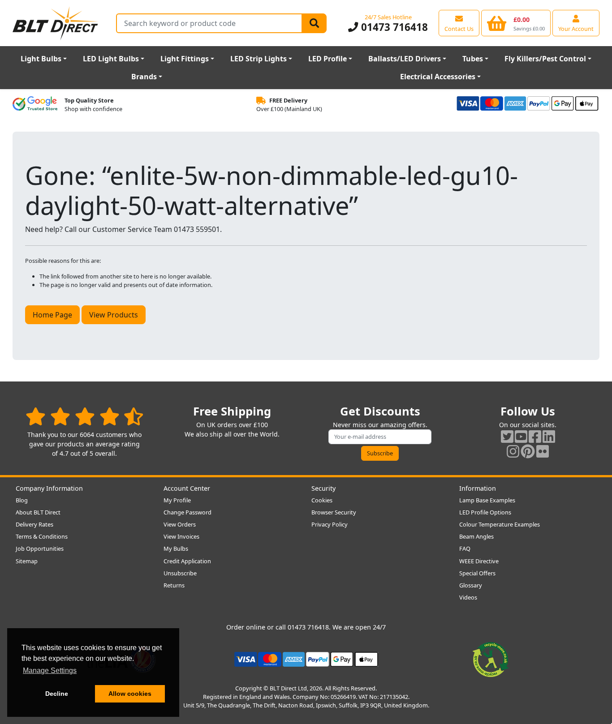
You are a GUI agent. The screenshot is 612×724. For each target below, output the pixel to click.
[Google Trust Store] (35, 104)
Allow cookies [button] (129, 693)
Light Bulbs (41, 59)
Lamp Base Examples (487, 500)
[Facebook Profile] (535, 436)
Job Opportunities (40, 548)
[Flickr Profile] (542, 451)
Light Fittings (184, 59)
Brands (144, 76)
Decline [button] (56, 693)
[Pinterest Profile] (528, 451)
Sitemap (27, 561)
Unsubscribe (180, 573)
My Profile (177, 500)
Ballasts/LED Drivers (404, 59)
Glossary (470, 585)
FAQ (464, 548)
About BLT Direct (38, 512)
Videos (468, 597)
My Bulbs (176, 548)
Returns (174, 585)
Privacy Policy (329, 524)
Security (323, 488)
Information (477, 488)
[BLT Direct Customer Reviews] (84, 416)
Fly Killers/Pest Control (545, 59)
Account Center (187, 488)
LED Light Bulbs (111, 59)
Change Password (187, 512)
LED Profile (327, 59)
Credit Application (187, 561)
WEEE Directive (479, 561)
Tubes (472, 59)
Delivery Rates (34, 524)
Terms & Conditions (42, 536)
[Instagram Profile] (513, 451)
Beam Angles (476, 536)
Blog (22, 500)
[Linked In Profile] (549, 436)
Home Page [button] (52, 315)
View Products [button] (113, 315)
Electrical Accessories (437, 76)
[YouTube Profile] (521, 436)
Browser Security (333, 512)
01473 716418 (392, 27)
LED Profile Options (485, 512)
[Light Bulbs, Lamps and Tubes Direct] (56, 23)
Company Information (49, 488)
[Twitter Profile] (507, 436)
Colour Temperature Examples (499, 524)
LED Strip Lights (258, 59)
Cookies (321, 500)
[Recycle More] (491, 659)
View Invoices (181, 536)
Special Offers (477, 573)
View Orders (180, 524)
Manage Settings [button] (50, 670)
